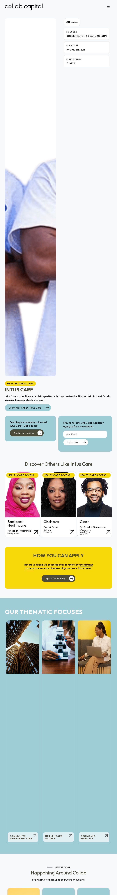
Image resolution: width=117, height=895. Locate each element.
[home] (24, 6)
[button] (108, 6)
